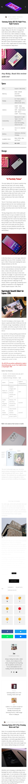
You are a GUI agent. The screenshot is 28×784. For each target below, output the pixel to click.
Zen (14, 653)
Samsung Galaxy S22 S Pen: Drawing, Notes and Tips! (14, 692)
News (12, 722)
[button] (2, 537)
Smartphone (19, 16)
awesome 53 (10, 587)
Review (14, 16)
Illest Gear (15, 574)
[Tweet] (20, 631)
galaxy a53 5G (19, 587)
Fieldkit (11, 574)
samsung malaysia (12, 590)
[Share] (7, 631)
